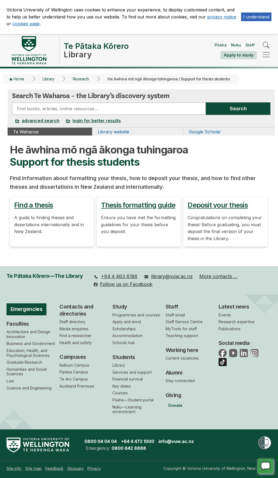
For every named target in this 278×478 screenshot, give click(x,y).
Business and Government (31, 343)
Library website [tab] (113, 131)
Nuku (236, 45)
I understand (256, 17)
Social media (234, 343)
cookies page (26, 23)
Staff (250, 45)
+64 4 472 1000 (137, 441)
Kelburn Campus (74, 365)
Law (10, 381)
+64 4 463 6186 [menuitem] (119, 276)
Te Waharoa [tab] (25, 131)
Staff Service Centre (184, 321)
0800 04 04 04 (100, 441)
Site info (14, 468)
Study (119, 306)
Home (19, 79)
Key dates (121, 386)
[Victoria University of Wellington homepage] (29, 50)
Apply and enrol (126, 321)
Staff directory (72, 321)
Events (225, 315)
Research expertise (237, 321)
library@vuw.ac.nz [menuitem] (172, 276)
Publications (230, 328)
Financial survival (127, 379)
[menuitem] (115, 277)
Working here (182, 350)
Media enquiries (74, 328)
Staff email (175, 315)
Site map (33, 468)
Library (48, 79)
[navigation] (266, 55)
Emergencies (27, 309)
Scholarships (124, 328)
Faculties (18, 323)
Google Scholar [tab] (205, 131)
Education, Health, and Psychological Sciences (28, 353)
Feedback (54, 468)
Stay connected (180, 380)
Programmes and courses (136, 315)
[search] (266, 45)
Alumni (174, 372)
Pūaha (220, 45)
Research (81, 79)
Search (238, 108)
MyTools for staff (181, 328)
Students (123, 357)
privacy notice (221, 17)
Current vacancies (182, 358)
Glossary (75, 468)
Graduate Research (24, 362)
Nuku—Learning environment (126, 409)
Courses (120, 393)
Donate (175, 405)
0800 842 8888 (129, 448)
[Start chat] (265, 466)
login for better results (96, 120)
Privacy (94, 468)
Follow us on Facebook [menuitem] (126, 284)
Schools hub (123, 342)
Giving (173, 395)
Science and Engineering (29, 388)
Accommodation (127, 335)
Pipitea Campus (73, 372)
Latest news (234, 306)
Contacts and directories (76, 310)
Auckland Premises (76, 386)
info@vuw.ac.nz (176, 441)
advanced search (40, 120)
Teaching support (182, 335)
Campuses (72, 357)
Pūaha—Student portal (133, 400)
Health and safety (75, 342)
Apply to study (239, 55)
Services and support (132, 372)
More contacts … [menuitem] (218, 276)
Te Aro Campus (73, 379)
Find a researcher (75, 335)
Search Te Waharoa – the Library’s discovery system (90, 95)
